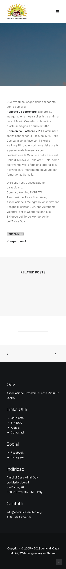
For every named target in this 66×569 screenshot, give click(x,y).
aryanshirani (33, 69)
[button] (57, 11)
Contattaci (17, 432)
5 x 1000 (16, 422)
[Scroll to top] (59, 561)
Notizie (43, 67)
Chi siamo (17, 418)
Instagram (17, 457)
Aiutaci (15, 427)
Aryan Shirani (47, 553)
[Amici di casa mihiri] (17, 11)
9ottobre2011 (15, 234)
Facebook (17, 452)
